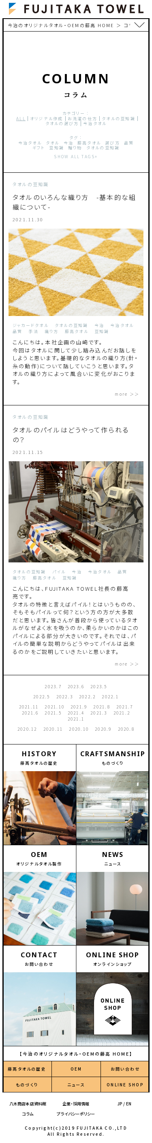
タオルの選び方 (62, 123)
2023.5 (98, 686)
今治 (68, 143)
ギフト (38, 148)
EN (128, 1104)
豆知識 (56, 148)
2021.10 (54, 707)
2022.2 (87, 696)
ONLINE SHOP (125, 1085)
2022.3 (64, 696)
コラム (28, 1114)
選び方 (112, 143)
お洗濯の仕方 (82, 118)
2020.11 (53, 729)
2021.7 (124, 707)
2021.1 (76, 719)
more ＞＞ (127, 394)
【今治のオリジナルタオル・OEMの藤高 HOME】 (76, 1053)
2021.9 (79, 707)
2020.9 (103, 729)
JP (119, 1104)
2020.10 (79, 729)
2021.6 (30, 713)
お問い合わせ (125, 1069)
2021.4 (76, 713)
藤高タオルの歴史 (27, 1069)
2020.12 (27, 729)
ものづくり (27, 1085)
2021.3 (98, 713)
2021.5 (53, 713)
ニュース (76, 1085)
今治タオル (95, 123)
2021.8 (101, 707)
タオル (53, 143)
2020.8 (126, 729)
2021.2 (121, 713)
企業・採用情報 (75, 1104)
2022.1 (110, 696)
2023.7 (53, 686)
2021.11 (29, 707)
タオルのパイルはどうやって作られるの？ (71, 434)
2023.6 (76, 686)
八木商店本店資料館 (28, 1104)
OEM (76, 1069)
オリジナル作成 (46, 118)
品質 (129, 143)
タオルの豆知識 (118, 118)
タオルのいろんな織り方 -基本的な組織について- (74, 202)
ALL (21, 118)
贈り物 (75, 148)
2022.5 (41, 696)
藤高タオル (89, 143)
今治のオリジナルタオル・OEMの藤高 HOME (61, 25)
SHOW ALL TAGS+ (76, 156)
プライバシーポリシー (76, 1114)
